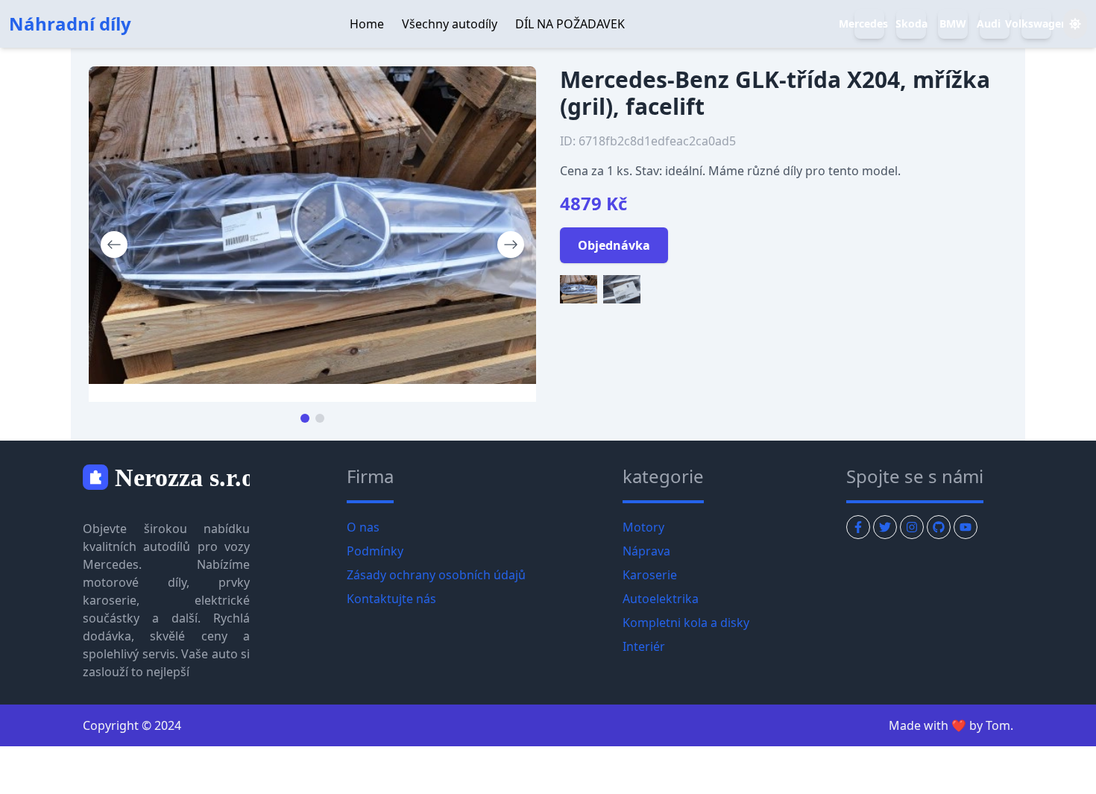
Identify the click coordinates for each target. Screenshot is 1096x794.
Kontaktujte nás (391, 598)
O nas (363, 527)
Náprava (646, 551)
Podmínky (375, 551)
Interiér (644, 646)
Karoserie (650, 575)
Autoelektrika (661, 598)
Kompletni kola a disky (686, 622)
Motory (643, 527)
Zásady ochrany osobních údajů (436, 575)
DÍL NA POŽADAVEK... (688, 23)
